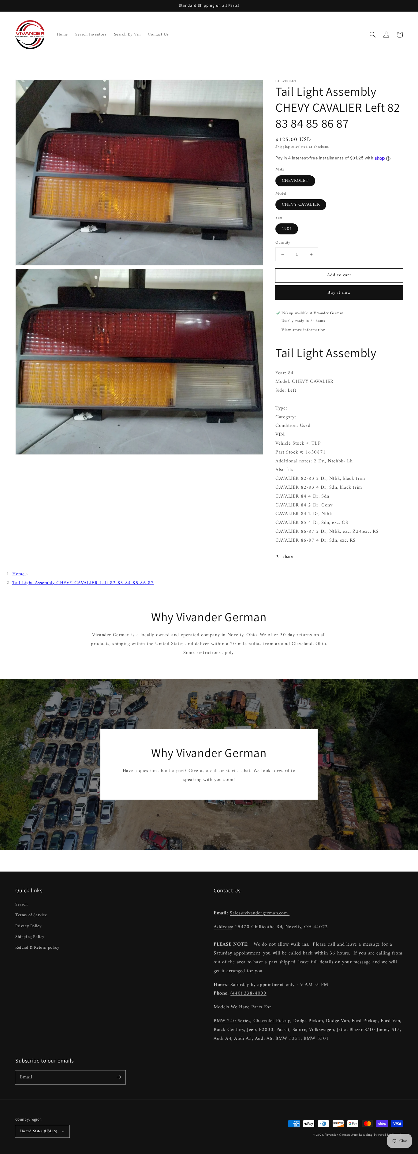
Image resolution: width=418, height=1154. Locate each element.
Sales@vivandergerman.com (259, 913)
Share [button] (287, 556)
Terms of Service (31, 915)
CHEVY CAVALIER (301, 204)
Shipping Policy (29, 937)
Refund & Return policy (37, 947)
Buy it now (339, 293)
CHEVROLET (295, 181)
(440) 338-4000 (248, 993)
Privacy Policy (28, 926)
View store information (303, 330)
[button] (372, 34)
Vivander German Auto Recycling (349, 1134)
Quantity (282, 243)
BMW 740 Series (232, 1021)
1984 (287, 229)
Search (21, 904)
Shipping (282, 147)
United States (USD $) (38, 1131)
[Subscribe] (118, 1077)
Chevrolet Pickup (272, 1021)
